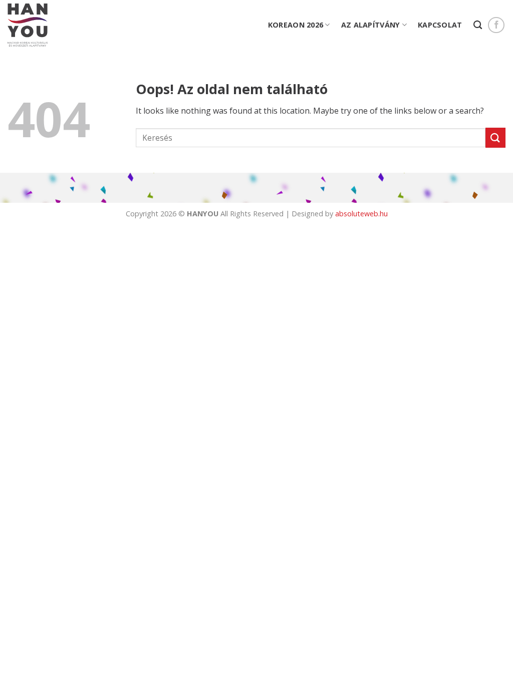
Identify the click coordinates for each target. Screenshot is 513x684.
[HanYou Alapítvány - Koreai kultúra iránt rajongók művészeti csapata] (28, 25)
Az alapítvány (370, 25)
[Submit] (495, 137)
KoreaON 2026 (295, 25)
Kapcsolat (440, 25)
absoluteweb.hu (361, 213)
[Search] (477, 25)
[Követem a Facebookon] (496, 25)
